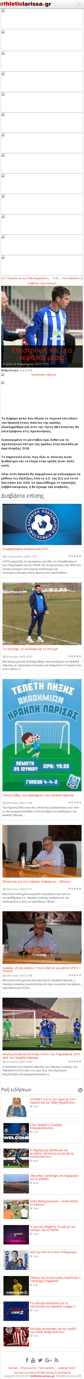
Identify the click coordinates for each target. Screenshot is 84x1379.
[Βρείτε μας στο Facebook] (26, 1360)
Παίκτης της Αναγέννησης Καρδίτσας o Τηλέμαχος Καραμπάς (55, 1279)
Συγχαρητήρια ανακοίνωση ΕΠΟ (25, 549)
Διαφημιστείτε (67, 1368)
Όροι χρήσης (47, 1368)
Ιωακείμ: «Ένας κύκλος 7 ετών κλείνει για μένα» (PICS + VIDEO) (41, 969)
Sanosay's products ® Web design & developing (42, 1372)
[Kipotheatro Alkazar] (42, 374)
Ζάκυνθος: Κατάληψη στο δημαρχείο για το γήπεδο (54, 1177)
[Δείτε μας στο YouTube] (33, 1360)
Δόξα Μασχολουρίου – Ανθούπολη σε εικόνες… (54, 1203)
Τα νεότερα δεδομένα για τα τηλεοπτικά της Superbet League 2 (52, 1305)
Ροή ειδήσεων (16, 1089)
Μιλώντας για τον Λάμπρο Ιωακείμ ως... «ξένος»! (36, 881)
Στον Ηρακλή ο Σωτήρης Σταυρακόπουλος (46, 1126)
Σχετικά (13, 1368)
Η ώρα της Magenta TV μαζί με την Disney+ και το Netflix (52, 1228)
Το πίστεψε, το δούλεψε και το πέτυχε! (30, 649)
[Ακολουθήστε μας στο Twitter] (40, 1360)
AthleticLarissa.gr (43, 1376)
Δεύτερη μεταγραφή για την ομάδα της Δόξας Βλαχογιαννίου (53, 1330)
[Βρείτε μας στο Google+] (48, 1360)
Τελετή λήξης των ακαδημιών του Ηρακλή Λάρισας (38, 795)
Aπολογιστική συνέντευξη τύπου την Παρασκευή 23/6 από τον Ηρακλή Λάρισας (41, 1055)
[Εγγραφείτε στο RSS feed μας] (56, 1360)
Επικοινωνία (28, 1368)
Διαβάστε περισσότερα (42, 283)
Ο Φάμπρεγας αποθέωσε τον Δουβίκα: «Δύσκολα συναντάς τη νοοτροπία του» (52, 1153)
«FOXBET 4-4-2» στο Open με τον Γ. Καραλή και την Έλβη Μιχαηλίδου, (54, 1101)
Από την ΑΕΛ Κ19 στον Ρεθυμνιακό (53, 1252)
